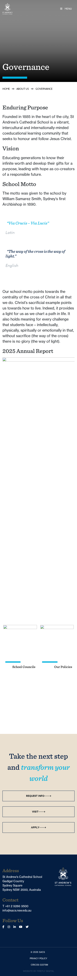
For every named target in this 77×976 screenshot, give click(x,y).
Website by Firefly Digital (38, 971)
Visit (35, 811)
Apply (35, 827)
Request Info (35, 796)
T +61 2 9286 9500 (15, 906)
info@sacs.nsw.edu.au (16, 910)
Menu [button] (68, 8)
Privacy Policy (39, 958)
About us (22, 89)
